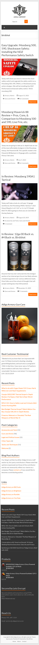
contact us (17, 470)
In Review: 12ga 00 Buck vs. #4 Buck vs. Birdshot (18, 235)
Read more (32, 102)
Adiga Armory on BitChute (11, 487)
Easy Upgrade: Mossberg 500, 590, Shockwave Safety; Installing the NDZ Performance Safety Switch (19, 50)
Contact (24, 641)
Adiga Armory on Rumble (11, 494)
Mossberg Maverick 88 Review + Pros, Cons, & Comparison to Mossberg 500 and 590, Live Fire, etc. (19, 117)
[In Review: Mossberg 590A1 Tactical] (20, 184)
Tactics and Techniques (10, 445)
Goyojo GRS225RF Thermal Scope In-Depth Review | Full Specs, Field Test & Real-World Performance (17, 396)
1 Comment (8, 224)
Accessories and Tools (12, 221)
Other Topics (6, 441)
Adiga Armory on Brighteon (11, 491)
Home (14, 641)
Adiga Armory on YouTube (11, 498)
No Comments (24, 99)
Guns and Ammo (10, 99)
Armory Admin (9, 95)
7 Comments (23, 291)
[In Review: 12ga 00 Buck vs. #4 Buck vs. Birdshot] (19, 242)
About (19, 641)
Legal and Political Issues (10, 437)
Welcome (5, 448)
